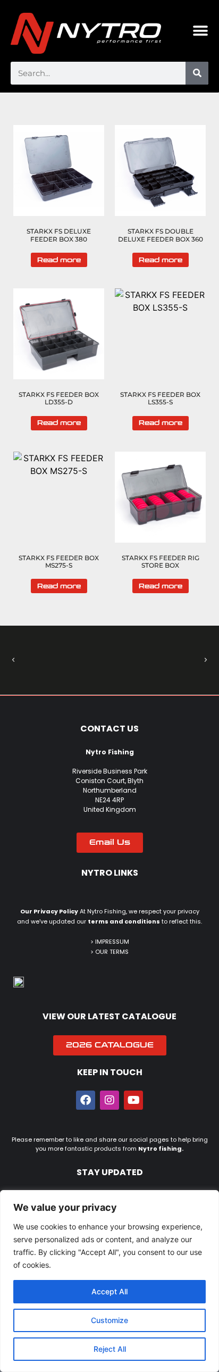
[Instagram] (109, 1100)
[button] (13, 660)
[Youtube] (133, 1100)
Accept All (109, 1291)
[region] (109, 1281)
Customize (109, 1320)
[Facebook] (85, 1100)
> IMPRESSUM (109, 941)
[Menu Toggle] (200, 31)
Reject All (110, 1348)
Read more (59, 260)
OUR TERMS (112, 951)
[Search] (197, 73)
